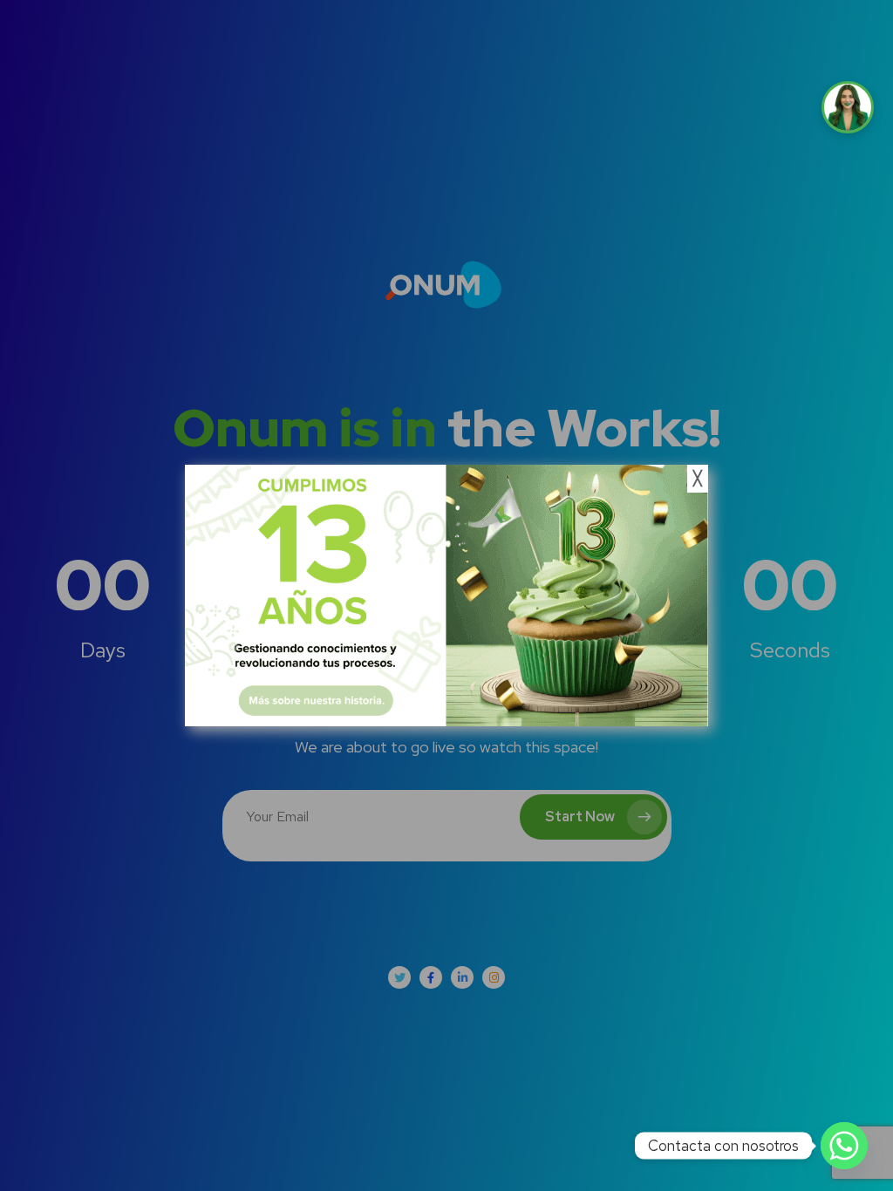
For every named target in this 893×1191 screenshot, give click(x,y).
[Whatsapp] (844, 1145)
